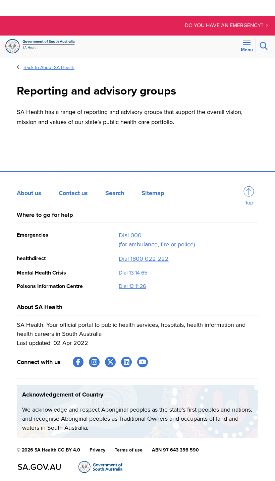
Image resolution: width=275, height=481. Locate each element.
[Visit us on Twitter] (110, 362)
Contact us (73, 193)
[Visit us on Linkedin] (126, 362)
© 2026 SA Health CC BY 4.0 (48, 450)
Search (114, 193)
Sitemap (153, 193)
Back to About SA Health (48, 67)
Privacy (97, 450)
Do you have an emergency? (225, 25)
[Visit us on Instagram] (94, 362)
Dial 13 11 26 (132, 286)
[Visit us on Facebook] (78, 362)
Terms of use (129, 450)
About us (29, 193)
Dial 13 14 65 (133, 272)
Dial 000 (130, 235)
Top (249, 202)
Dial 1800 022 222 (144, 258)
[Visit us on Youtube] (142, 362)
